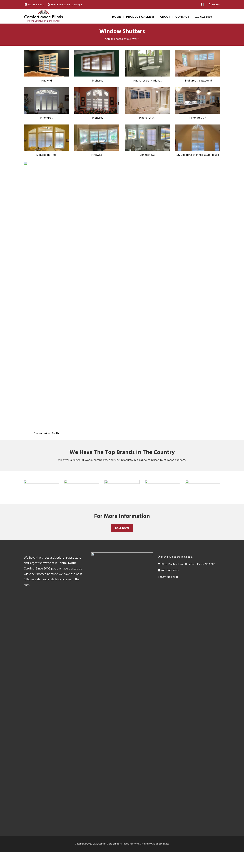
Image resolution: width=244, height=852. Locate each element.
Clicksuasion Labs (160, 844)
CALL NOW (122, 528)
